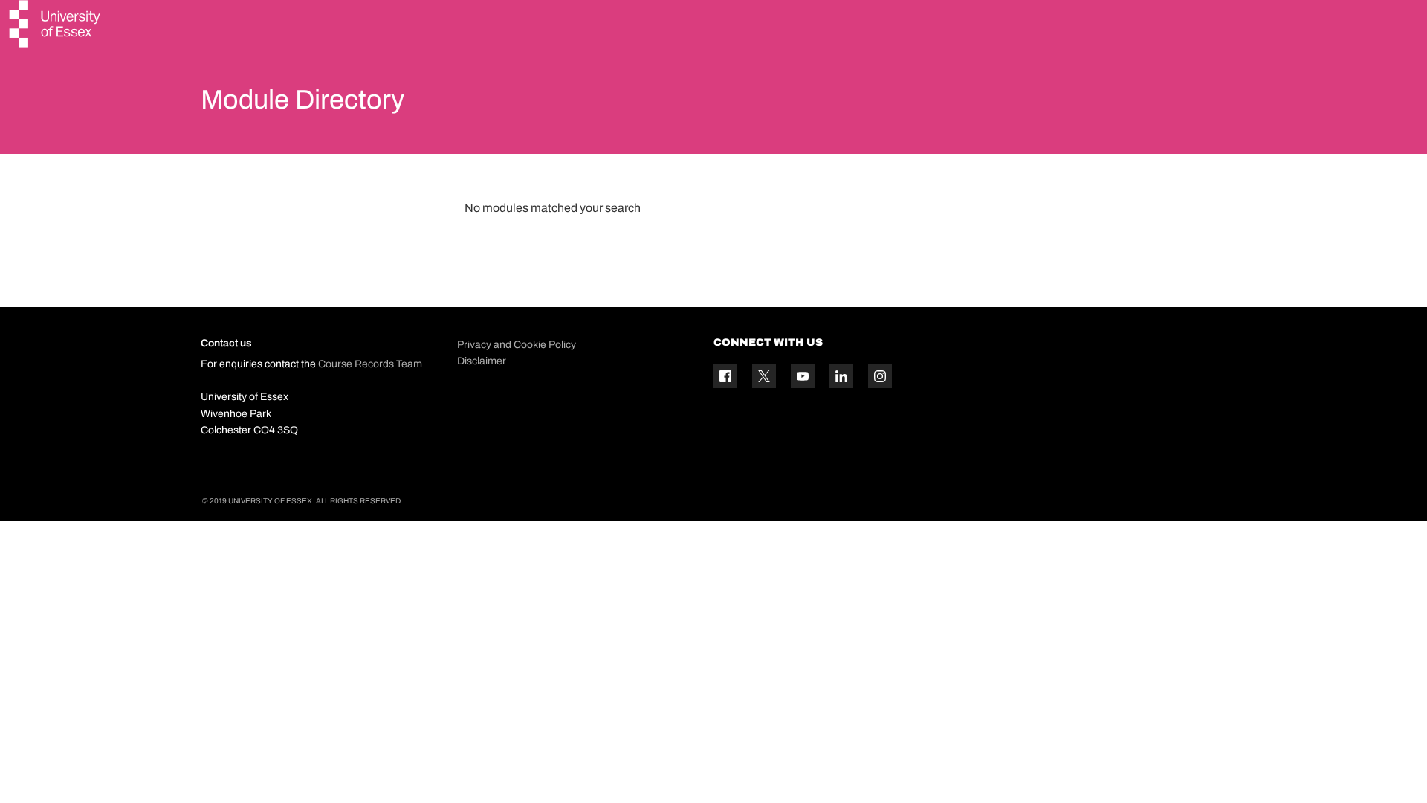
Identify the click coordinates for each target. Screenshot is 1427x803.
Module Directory (302, 100)
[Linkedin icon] (841, 376)
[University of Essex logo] (55, 25)
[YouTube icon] (803, 376)
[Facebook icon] (725, 376)
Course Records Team (370, 364)
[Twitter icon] (764, 376)
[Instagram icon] (880, 376)
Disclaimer (481, 361)
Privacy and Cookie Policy (516, 344)
